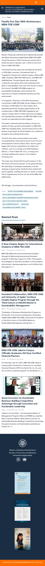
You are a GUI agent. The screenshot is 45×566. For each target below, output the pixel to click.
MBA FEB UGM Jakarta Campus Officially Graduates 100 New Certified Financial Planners (21, 353)
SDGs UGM (24, 204)
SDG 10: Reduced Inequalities (12, 194)
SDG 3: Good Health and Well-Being (15, 201)
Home (4, 17)
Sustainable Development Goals (14, 207)
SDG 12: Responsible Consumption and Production (20, 197)
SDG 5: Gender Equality (11, 204)
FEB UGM (38, 191)
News (9, 17)
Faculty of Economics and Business (20, 191)
